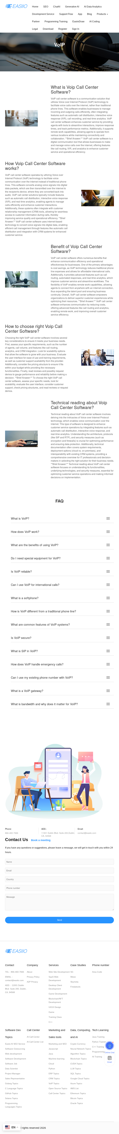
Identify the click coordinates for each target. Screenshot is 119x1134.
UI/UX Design (55, 1007)
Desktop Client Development (55, 987)
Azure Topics (76, 1083)
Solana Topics (11, 1098)
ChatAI (56, 6)
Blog (89, 14)
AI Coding (94, 21)
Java (51, 1054)
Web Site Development (59, 972)
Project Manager (12, 1073)
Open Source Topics (58, 1088)
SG (71, 972)
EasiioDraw (78, 21)
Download (48, 29)
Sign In (75, 29)
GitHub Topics (11, 1093)
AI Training (97, 1056)
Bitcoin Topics (76, 1098)
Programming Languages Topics (13, 1105)
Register (62, 29)
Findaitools (75, 987)
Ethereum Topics (78, 1093)
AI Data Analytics (93, 6)
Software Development (15, 1059)
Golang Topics (11, 1083)
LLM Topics (75, 1068)
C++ (50, 1022)
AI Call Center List (35, 1042)
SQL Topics (75, 1073)
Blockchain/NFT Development (56, 1000)
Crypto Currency (77, 1044)
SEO (45, 6)
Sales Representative (15, 1078)
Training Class (55, 1017)
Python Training (99, 1042)
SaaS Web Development (55, 978)
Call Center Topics (57, 1093)
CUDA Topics (76, 1063)
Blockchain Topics (78, 1059)
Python (52, 1068)
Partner (36, 21)
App (80, 14)
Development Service (43, 14)
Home (35, 6)
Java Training (98, 1037)
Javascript (53, 1049)
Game (51, 1012)
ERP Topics (54, 1073)
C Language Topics (14, 1088)
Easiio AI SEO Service (15, 1044)
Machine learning (56, 1059)
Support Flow (66, 14)
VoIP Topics (54, 1083)
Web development (13, 1054)
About (29, 972)
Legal (35, 29)
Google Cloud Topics (79, 1078)
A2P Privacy (32, 982)
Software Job (11, 1063)
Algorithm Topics (77, 1054)
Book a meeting (41, 840)
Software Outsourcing (15, 1049)
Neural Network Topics (80, 1049)
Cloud (51, 1063)
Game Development (58, 994)
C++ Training (98, 1047)
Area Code (97, 972)
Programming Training (56, 21)
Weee (73, 977)
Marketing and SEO (58, 1044)
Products (102, 14)
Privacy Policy (33, 977)
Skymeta (74, 982)
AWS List (74, 1088)
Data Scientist (11, 1068)
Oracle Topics (76, 1103)
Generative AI (72, 6)
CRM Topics (54, 1078)
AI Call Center (33, 1037)
